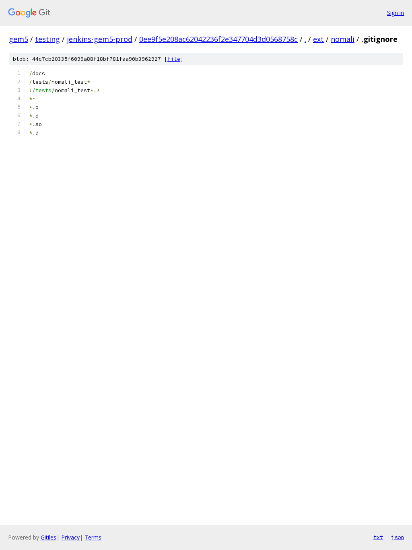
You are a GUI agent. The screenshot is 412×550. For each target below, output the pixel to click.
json (397, 537)
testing (47, 39)
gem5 (18, 39)
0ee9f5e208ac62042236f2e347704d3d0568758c (218, 39)
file (173, 59)
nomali (342, 39)
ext (318, 39)
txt (378, 537)
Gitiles (48, 537)
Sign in (395, 13)
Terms (92, 537)
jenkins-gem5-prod (99, 39)
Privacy (70, 537)
